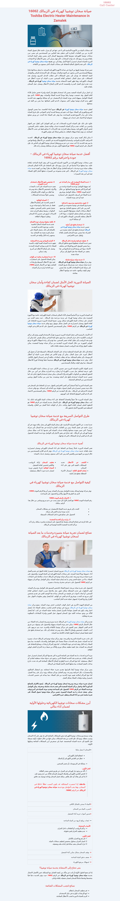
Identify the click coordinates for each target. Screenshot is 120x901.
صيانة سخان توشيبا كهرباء (74, 109)
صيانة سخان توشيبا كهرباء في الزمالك (65, 451)
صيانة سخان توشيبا (48, 81)
